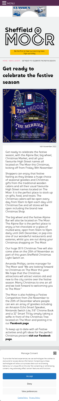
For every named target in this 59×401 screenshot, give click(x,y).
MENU (11, 3)
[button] (55, 353)
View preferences (29, 391)
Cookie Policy (23, 398)
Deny (29, 384)
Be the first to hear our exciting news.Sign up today (29, 52)
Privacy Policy (34, 398)
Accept (29, 376)
